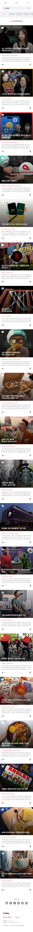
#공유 (6, 880)
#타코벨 (10, 533)
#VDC (6, 620)
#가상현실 (10, 576)
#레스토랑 (12, 793)
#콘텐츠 (8, 272)
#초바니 (3, 707)
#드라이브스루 (5, 533)
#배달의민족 (4, 185)
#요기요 (13, 446)
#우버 (9, 229)
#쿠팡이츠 (10, 359)
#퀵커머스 (4, 663)
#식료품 (12, 229)
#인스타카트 (4, 229)
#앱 (11, 489)
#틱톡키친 (10, 620)
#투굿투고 (10, 880)
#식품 (6, 98)
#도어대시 (4, 55)
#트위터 (7, 316)
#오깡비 (3, 142)
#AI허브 (14, 837)
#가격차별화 (18, 750)
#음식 (3, 98)
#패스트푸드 (16, 533)
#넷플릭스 (4, 272)
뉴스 (16, 3)
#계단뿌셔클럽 (9, 142)
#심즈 (3, 576)
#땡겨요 (3, 446)
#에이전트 (15, 55)
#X (10, 316)
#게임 (6, 576)
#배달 (8, 663)
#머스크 (3, 316)
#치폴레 (3, 489)
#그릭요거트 (8, 707)
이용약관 (17, 917)
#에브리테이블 (5, 750)
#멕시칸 (7, 793)
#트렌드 (9, 98)
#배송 (11, 663)
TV (27, 3)
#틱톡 (3, 620)
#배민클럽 (18, 185)
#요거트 (13, 707)
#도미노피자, (5, 403)
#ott (12, 272)
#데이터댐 (4, 837)
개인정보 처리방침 (7, 917)
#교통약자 (15, 142)
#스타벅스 (8, 489)
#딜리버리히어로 (11, 185)
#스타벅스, (15, 403)
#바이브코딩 (9, 55)
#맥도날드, (10, 403)
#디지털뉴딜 (9, 837)
